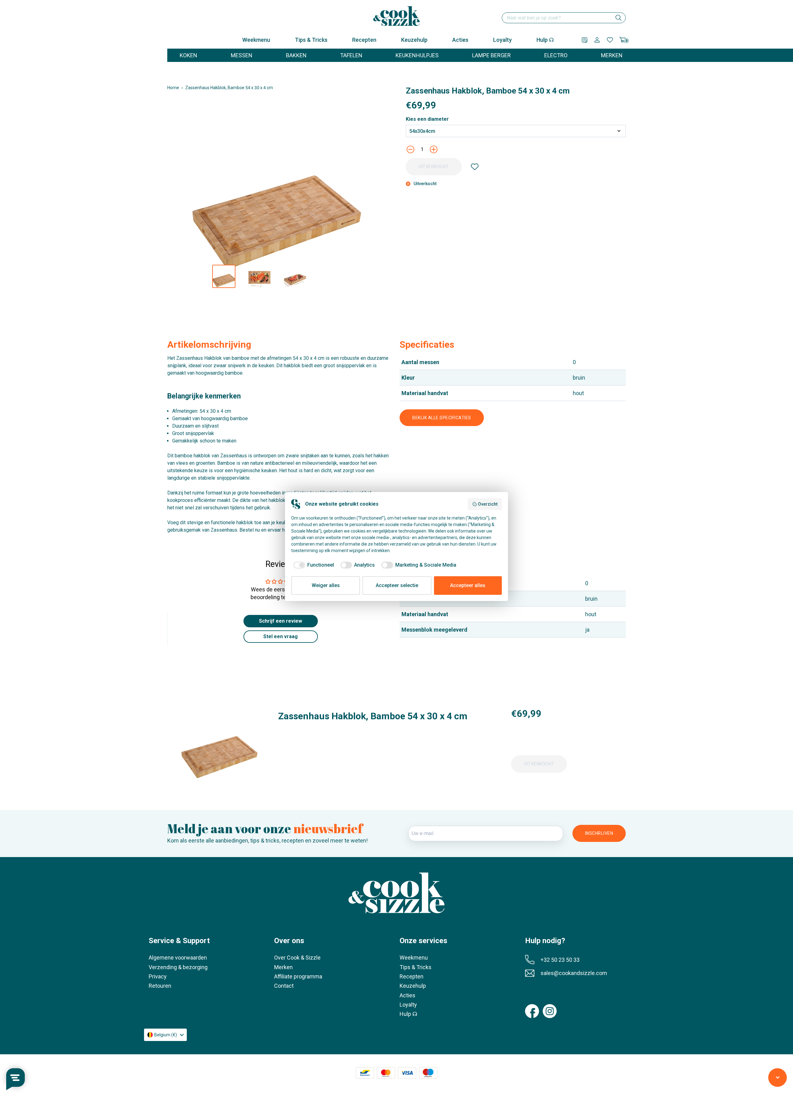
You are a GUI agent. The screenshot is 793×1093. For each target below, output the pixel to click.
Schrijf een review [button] (280, 621)
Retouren (160, 985)
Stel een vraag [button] (280, 636)
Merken (283, 967)
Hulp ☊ (545, 40)
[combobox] (564, 17)
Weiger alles (326, 585)
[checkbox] (312, 565)
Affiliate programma (298, 976)
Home (173, 87)
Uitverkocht (433, 166)
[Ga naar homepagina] (396, 16)
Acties (460, 40)
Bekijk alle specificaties (441, 417)
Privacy (158, 976)
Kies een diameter (427, 119)
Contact (284, 985)
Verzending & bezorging (178, 967)
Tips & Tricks (311, 40)
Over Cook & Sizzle (297, 957)
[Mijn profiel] (597, 39)
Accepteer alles (467, 585)
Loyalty (502, 40)
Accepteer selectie (397, 585)
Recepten (364, 40)
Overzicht (487, 504)
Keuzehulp (414, 40)
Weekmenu (256, 40)
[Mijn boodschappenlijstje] (584, 40)
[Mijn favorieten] (610, 40)
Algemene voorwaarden (178, 957)
